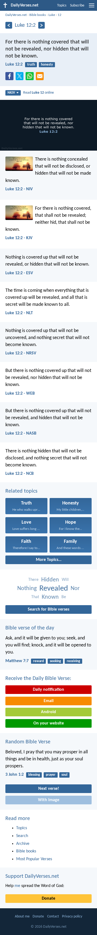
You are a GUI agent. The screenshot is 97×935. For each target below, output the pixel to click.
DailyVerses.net (16, 15)
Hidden (50, 580)
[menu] (91, 7)
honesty (47, 64)
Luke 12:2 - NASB (20, 433)
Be (63, 597)
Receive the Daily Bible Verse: (38, 678)
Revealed (53, 588)
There (33, 580)
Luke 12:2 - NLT (19, 313)
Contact (53, 916)
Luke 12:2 (14, 64)
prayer (51, 775)
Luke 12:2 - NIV (19, 189)
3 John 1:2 (14, 775)
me (17, 886)
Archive (22, 844)
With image (48, 800)
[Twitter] (21, 78)
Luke (51, 15)
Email (49, 701)
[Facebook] (10, 78)
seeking (55, 661)
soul (64, 775)
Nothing (27, 588)
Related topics (21, 491)
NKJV (11, 92)
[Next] (41, 25)
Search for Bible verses (48, 609)
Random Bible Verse (27, 742)
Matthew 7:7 (17, 661)
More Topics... (48, 560)
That (35, 597)
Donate (48, 898)
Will (65, 580)
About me (22, 916)
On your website (48, 723)
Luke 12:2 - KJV (18, 238)
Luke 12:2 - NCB (19, 474)
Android (48, 712)
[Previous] (8, 25)
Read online (38, 93)
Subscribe (77, 6)
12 (59, 15)
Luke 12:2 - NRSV (20, 353)
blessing (34, 775)
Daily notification (48, 689)
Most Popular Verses (34, 859)
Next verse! (48, 789)
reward (38, 661)
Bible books (37, 15)
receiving (73, 661)
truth (31, 64)
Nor (75, 588)
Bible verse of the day (29, 628)
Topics (61, 6)
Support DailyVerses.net (32, 876)
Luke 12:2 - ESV (19, 273)
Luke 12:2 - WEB (20, 393)
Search (22, 836)
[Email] (41, 78)
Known (50, 597)
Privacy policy (72, 916)
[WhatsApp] (31, 76)
